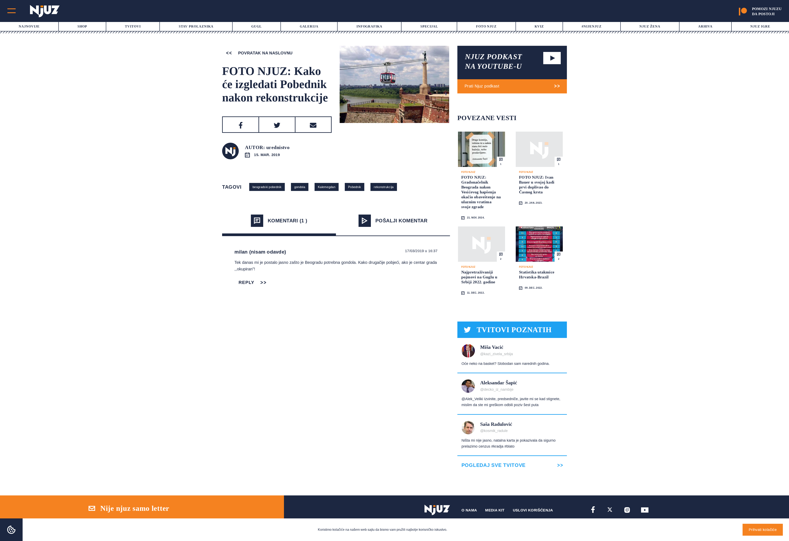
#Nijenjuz (592, 26)
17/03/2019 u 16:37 (421, 251)
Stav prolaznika (196, 26)
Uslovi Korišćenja (533, 510)
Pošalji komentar (401, 220)
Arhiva (705, 26)
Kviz (539, 26)
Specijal (429, 26)
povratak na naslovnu (264, 53)
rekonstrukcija (383, 187)
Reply (246, 282)
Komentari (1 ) (287, 220)
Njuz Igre (760, 26)
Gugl (256, 26)
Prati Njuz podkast (482, 86)
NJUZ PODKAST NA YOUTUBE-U (493, 61)
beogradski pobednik (267, 187)
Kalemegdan (326, 187)
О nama (469, 510)
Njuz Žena (649, 26)
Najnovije (29, 26)
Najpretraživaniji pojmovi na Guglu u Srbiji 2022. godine (479, 277)
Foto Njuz (486, 26)
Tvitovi (133, 26)
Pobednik (354, 187)
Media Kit (494, 510)
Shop (82, 26)
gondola (299, 187)
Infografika (369, 26)
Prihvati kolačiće (763, 530)
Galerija (309, 26)
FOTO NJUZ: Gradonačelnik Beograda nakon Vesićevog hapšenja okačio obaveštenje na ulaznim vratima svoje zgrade (481, 192)
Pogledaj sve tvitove (493, 465)
